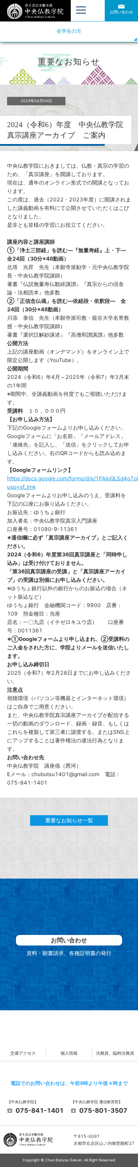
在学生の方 (69, 31)
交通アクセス (23, 1053)
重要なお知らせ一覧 (69, 820)
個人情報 (69, 1053)
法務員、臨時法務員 (115, 1053)
